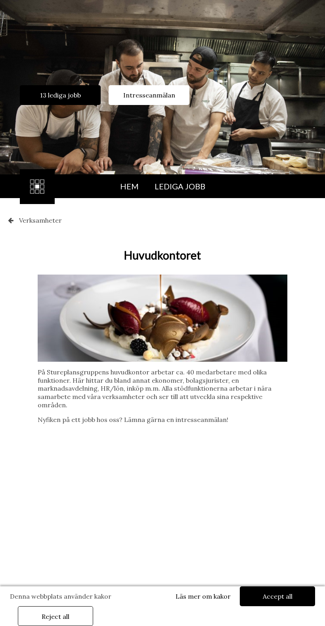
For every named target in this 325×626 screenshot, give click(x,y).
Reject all (55, 616)
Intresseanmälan (149, 95)
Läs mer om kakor (203, 596)
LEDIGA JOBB (180, 186)
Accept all (277, 596)
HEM (129, 186)
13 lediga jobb (60, 95)
